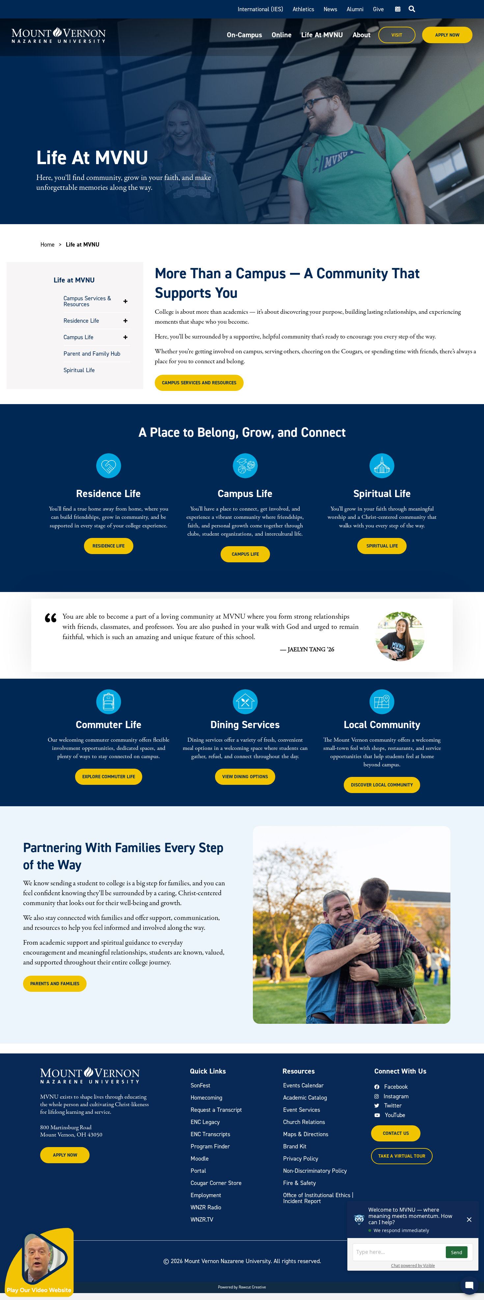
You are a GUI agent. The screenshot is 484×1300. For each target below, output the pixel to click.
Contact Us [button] (396, 1133)
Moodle (200, 1159)
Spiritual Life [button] (382, 546)
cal (397, 9)
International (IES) (260, 9)
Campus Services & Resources (87, 301)
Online (282, 35)
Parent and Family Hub (92, 354)
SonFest (200, 1085)
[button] (125, 301)
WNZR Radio (206, 1207)
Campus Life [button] (245, 554)
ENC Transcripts (210, 1134)
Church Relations (304, 1122)
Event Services (301, 1110)
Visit (396, 35)
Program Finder (210, 1146)
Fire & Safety (299, 1183)
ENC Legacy (205, 1122)
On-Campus (244, 35)
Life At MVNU (322, 35)
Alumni (355, 9)
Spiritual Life (79, 370)
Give (378, 9)
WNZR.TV (202, 1220)
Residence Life (81, 321)
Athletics (303, 9)
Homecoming (206, 1098)
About (361, 35)
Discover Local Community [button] (382, 785)
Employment (206, 1195)
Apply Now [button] (65, 1155)
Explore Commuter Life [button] (108, 777)
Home (47, 245)
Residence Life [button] (108, 546)
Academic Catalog (305, 1098)
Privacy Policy (300, 1159)
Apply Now (447, 35)
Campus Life (79, 337)
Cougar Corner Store (216, 1183)
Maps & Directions (305, 1134)
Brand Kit (295, 1146)
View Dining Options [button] (245, 777)
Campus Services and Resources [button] (199, 383)
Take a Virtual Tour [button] (401, 1156)
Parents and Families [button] (54, 984)
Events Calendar (303, 1085)
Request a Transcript (216, 1110)
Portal (198, 1171)
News (330, 9)
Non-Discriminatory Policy (315, 1171)
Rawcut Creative (252, 1287)
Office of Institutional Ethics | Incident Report (318, 1198)
